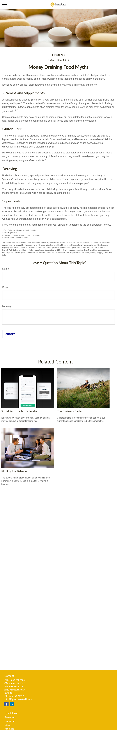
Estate (7, 724)
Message (7, 306)
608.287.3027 (18, 683)
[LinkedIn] (12, 704)
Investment (9, 721)
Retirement (9, 717)
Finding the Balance (14, 471)
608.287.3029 (18, 679)
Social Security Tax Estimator (19, 411)
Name (5, 268)
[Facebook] (6, 704)
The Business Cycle (69, 411)
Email (5, 287)
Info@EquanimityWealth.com (18, 699)
